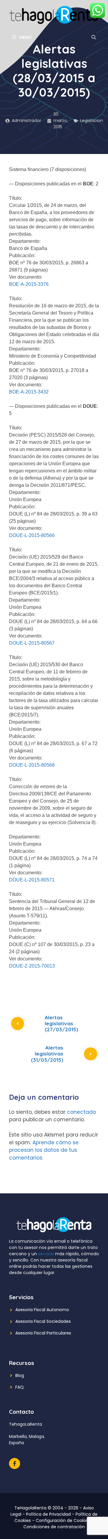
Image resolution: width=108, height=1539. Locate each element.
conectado (81, 1112)
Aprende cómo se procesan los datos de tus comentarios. (44, 1150)
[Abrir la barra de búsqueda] (94, 37)
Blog (19, 1375)
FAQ (19, 1387)
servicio (46, 1254)
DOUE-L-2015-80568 (32, 765)
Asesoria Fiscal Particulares (43, 1333)
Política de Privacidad (48, 1514)
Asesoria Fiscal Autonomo (42, 1310)
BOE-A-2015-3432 (29, 391)
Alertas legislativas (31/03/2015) (47, 1053)
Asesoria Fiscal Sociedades (43, 1321)
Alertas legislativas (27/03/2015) (61, 1023)
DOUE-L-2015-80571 (32, 879)
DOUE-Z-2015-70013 (32, 965)
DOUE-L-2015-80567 (32, 643)
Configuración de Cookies (63, 1520)
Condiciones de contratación (54, 1527)
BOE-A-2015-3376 (29, 284)
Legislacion (91, 120)
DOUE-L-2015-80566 (32, 535)
